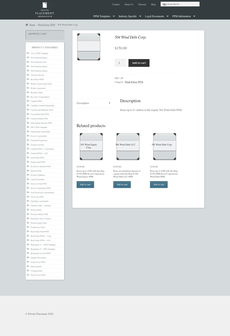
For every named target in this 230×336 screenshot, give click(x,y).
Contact (116, 4)
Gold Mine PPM (37, 157)
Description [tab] (83, 103)
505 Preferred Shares (39, 66)
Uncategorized (36, 270)
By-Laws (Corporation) (40, 96)
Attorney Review (37, 75)
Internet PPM (36, 170)
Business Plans (37, 92)
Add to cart (139, 62)
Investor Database (38, 175)
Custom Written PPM (39, 118)
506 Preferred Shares (39, 70)
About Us (128, 4)
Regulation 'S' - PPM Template (43, 249)
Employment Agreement (40, 131)
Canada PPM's (36, 101)
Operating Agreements (40, 201)
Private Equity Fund (39, 223)
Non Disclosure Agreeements (42, 192)
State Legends (36, 266)
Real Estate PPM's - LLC (41, 240)
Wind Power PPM (46, 24)
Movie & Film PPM (39, 183)
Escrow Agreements (39, 136)
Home (32, 24)
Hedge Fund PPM (38, 162)
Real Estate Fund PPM (40, 231)
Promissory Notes (38, 227)
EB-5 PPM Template (39, 127)
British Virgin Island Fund (41, 83)
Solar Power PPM (38, 262)
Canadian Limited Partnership (42, 105)
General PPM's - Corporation (42, 148)
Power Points (36, 209)
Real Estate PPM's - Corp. (41, 235)
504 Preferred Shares (39, 57)
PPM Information (181, 16)
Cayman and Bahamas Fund (42, 109)
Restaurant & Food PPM (41, 253)
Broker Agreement (38, 88)
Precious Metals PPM (39, 214)
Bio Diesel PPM (37, 79)
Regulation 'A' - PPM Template (43, 244)
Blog (153, 4)
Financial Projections (39, 140)
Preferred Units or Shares (41, 218)
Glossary (142, 4)
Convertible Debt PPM (40, 114)
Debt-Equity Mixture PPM (41, 123)
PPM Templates (101, 16)
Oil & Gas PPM (37, 196)
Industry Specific (128, 16)
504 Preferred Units (38, 62)
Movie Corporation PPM (41, 188)
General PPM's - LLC (39, 153)
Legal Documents (154, 16)
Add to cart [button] (85, 184)
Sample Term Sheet (38, 257)
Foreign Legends (37, 144)
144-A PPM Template (39, 53)
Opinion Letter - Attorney (41, 205)
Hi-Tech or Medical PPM (41, 166)
